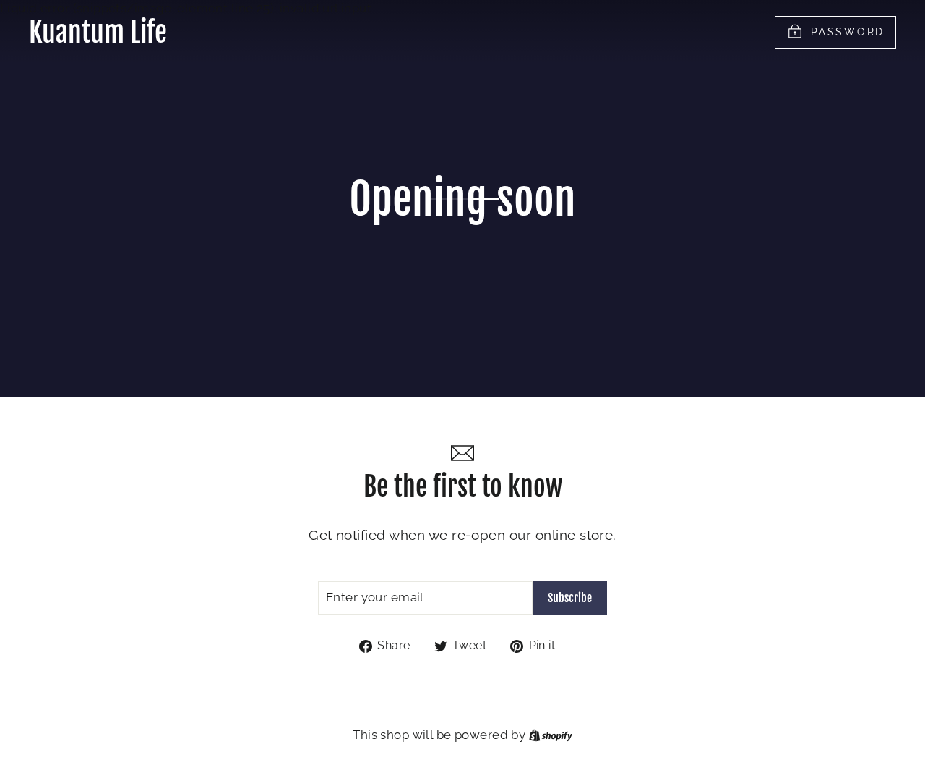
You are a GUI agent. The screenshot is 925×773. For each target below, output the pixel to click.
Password (848, 31)
